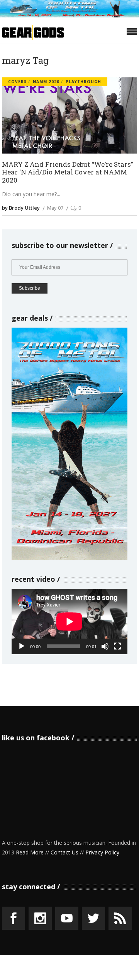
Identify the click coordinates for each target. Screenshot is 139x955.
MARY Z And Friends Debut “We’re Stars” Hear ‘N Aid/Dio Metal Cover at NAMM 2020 (67, 173)
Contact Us (64, 852)
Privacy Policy (102, 852)
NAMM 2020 (46, 81)
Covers (17, 81)
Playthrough (83, 81)
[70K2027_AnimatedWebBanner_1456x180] (69, 15)
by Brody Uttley (21, 207)
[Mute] (105, 646)
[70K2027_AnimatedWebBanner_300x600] (69, 557)
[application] (69, 621)
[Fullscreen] (117, 646)
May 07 (55, 207)
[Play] (21, 646)
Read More (30, 852)
